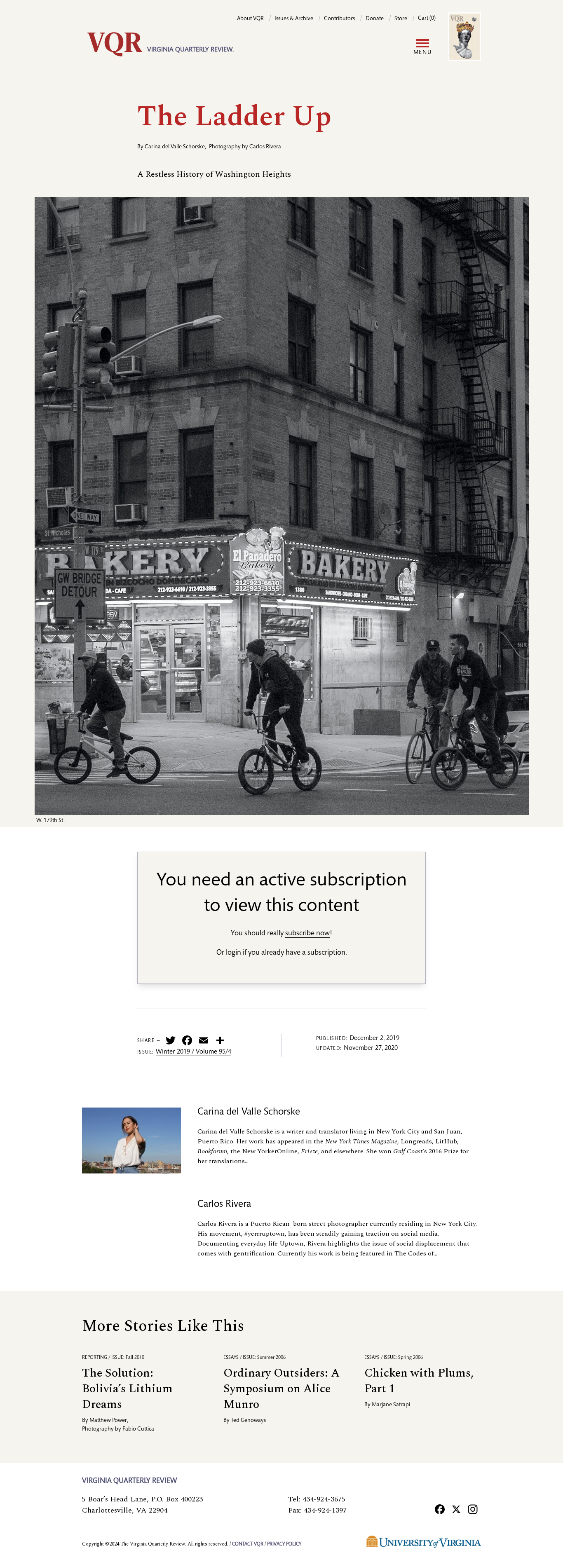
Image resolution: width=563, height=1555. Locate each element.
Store (400, 19)
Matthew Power (108, 1421)
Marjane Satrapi (391, 1405)
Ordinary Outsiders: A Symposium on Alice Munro (281, 1388)
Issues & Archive (293, 19)
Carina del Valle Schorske (175, 147)
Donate (375, 19)
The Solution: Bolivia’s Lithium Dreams (127, 1388)
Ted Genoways (248, 1421)
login (233, 953)
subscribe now (307, 933)
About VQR (250, 19)
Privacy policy (284, 1544)
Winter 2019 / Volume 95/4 (193, 1052)
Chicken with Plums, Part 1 (419, 1381)
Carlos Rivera (265, 147)
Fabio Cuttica (138, 1429)
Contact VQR (247, 1544)
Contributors (339, 19)
